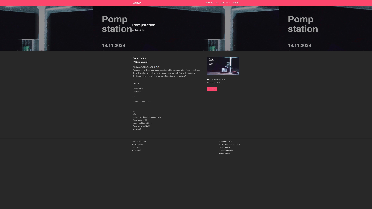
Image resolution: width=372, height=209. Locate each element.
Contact (225, 3)
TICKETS (212, 89)
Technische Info (225, 153)
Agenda (209, 3)
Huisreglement (224, 147)
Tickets (235, 3)
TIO (216, 3)
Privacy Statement (226, 150)
